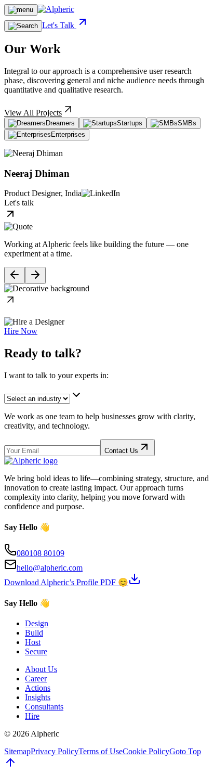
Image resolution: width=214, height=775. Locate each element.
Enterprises (68, 134)
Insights (37, 697)
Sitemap (17, 751)
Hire (32, 716)
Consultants (44, 706)
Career (36, 678)
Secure (36, 651)
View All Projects (33, 112)
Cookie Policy (146, 751)
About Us (41, 669)
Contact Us (121, 451)
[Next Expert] (35, 275)
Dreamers (60, 123)
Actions (37, 687)
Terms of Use (100, 751)
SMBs (187, 123)
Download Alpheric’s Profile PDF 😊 (66, 582)
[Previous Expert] (14, 275)
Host (33, 642)
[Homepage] (55, 9)
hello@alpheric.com (50, 567)
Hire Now (20, 331)
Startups (129, 123)
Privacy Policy (54, 751)
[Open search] (23, 26)
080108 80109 (40, 553)
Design (36, 623)
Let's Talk (59, 25)
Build (34, 632)
